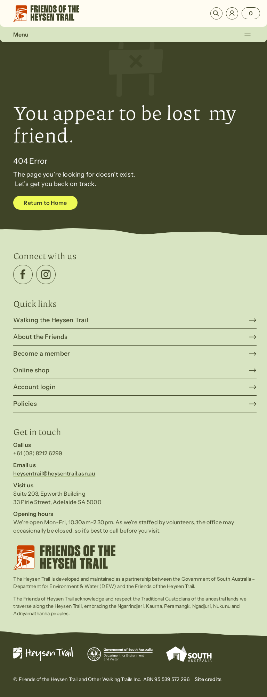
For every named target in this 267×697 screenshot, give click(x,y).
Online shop (31, 370)
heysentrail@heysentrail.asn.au (54, 473)
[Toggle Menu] (247, 34)
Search (216, 13)
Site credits (208, 679)
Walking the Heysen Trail (50, 320)
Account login (34, 387)
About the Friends (40, 337)
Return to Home (45, 202)
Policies (25, 404)
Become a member (41, 353)
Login (232, 13)
